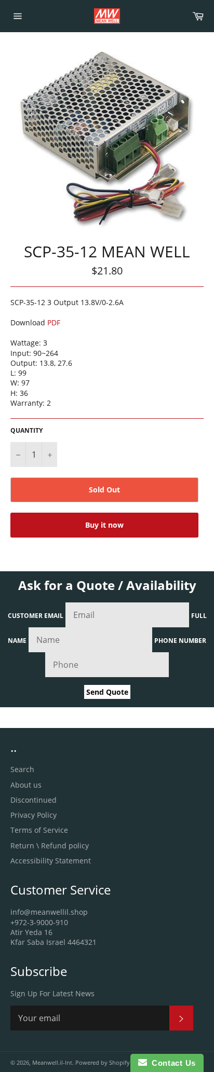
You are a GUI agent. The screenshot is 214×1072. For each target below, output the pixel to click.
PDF (53, 322)
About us (26, 785)
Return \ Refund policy (49, 845)
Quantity (26, 431)
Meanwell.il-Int (52, 1062)
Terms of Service (39, 830)
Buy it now (104, 525)
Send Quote (107, 692)
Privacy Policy (33, 815)
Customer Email (35, 615)
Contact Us (171, 1063)
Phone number (180, 640)
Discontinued (33, 800)
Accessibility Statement (50, 860)
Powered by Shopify (102, 1062)
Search (22, 769)
